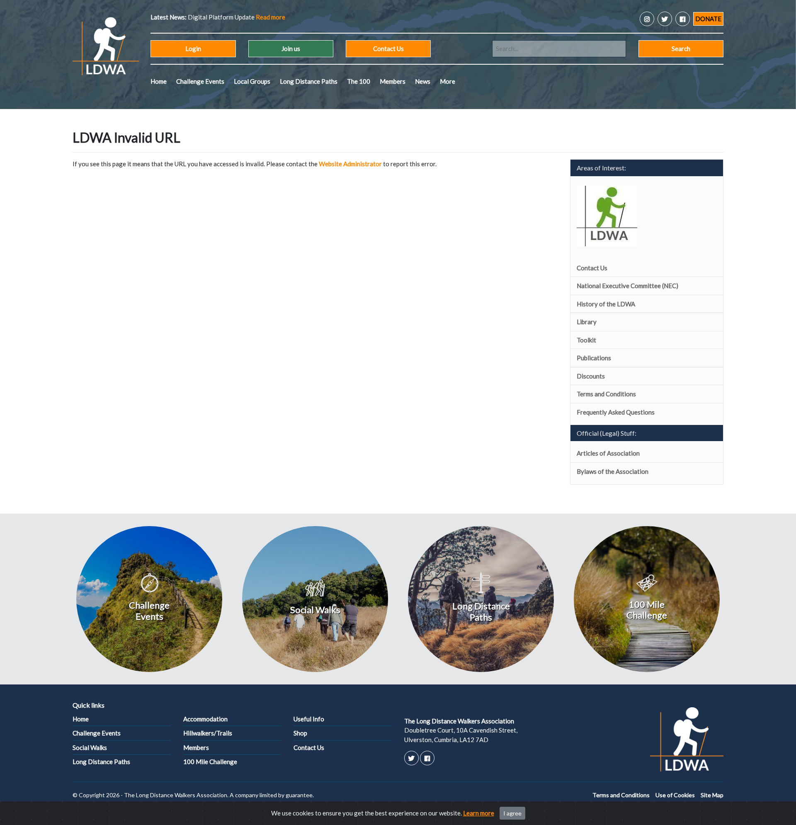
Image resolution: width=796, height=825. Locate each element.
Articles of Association (608, 453)
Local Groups (252, 81)
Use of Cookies (675, 794)
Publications (594, 358)
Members (392, 81)
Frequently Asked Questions (616, 412)
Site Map (712, 794)
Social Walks (90, 747)
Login (193, 48)
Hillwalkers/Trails (207, 733)
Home (158, 81)
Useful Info (309, 719)
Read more (270, 17)
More (447, 81)
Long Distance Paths (308, 81)
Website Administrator (350, 163)
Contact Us (388, 48)
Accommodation (205, 719)
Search (681, 48)
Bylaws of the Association (612, 471)
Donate (708, 18)
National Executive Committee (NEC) (627, 285)
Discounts (591, 376)
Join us (291, 48)
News (422, 81)
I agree (512, 813)
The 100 (358, 81)
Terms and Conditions (606, 394)
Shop (300, 733)
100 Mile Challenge (210, 761)
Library (587, 321)
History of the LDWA (606, 304)
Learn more (478, 813)
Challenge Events (200, 81)
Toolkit (586, 340)
